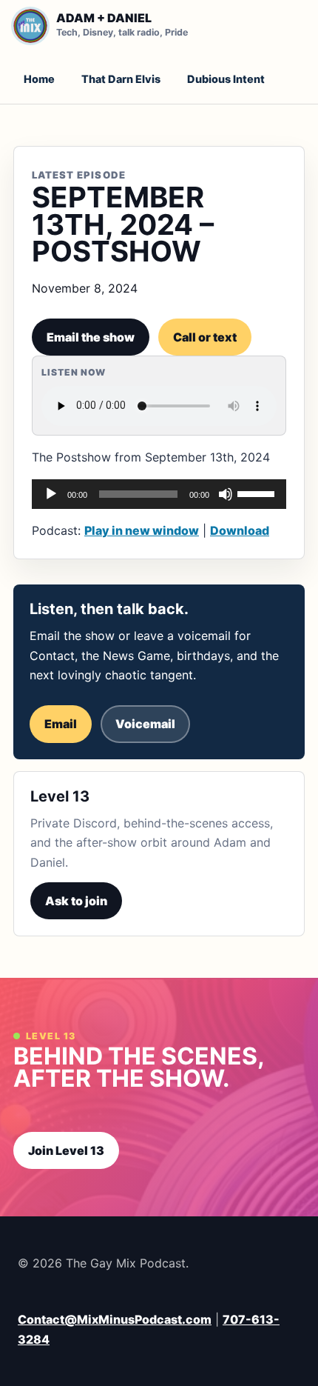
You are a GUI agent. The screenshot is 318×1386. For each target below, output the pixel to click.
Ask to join (76, 900)
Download (239, 530)
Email (60, 723)
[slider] (258, 492)
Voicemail (145, 723)
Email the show (91, 337)
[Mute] (225, 494)
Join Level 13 (66, 1150)
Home (39, 79)
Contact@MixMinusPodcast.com (115, 1319)
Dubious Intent (226, 79)
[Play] (51, 494)
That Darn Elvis (120, 79)
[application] (159, 494)
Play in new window (141, 530)
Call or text (205, 337)
